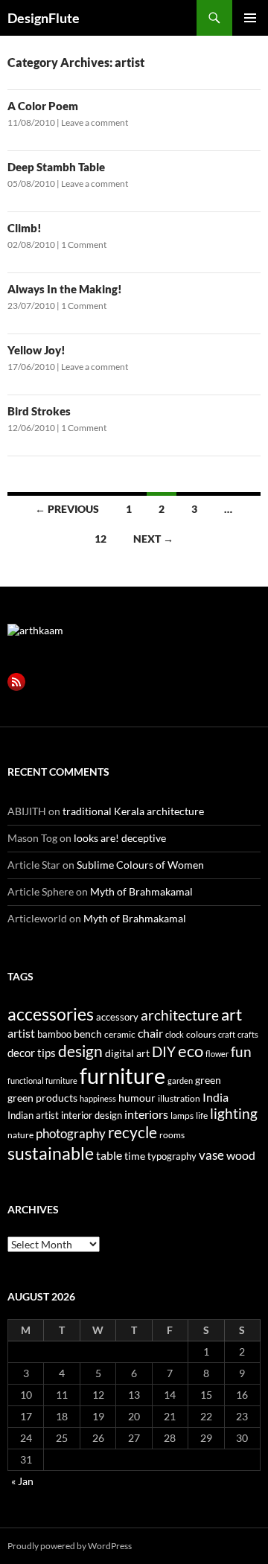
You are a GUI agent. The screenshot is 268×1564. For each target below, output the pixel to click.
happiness (98, 1098)
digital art (127, 1053)
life (202, 1115)
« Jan (22, 1481)
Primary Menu (250, 18)
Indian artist (33, 1115)
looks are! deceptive (120, 838)
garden (180, 1080)
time (134, 1155)
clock (174, 1034)
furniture (122, 1075)
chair (150, 1033)
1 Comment (83, 244)
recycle (132, 1132)
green (208, 1079)
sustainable (50, 1153)
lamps (182, 1115)
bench (88, 1033)
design (80, 1050)
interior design (91, 1115)
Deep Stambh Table (56, 166)
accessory (117, 1017)
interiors (146, 1114)
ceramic (119, 1034)
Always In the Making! (64, 289)
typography (172, 1156)
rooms (172, 1134)
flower (217, 1054)
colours (201, 1034)
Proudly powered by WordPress (69, 1545)
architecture (180, 1015)
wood (240, 1155)
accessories (50, 1013)
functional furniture (42, 1080)
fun (241, 1052)
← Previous (67, 508)
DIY (164, 1051)
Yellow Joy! (36, 350)
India (215, 1097)
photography (71, 1133)
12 (100, 538)
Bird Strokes (39, 411)
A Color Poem (42, 105)
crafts (247, 1034)
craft (226, 1034)
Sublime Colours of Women (140, 864)
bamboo (54, 1034)
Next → (153, 538)
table (109, 1155)
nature (20, 1134)
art (231, 1014)
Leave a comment (94, 122)
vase (211, 1155)
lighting (234, 1113)
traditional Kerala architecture (133, 811)
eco (190, 1051)
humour (137, 1097)
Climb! (24, 227)
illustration (179, 1098)
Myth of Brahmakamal (141, 891)
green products (42, 1097)
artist (21, 1033)
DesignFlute (43, 18)
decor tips (31, 1052)
